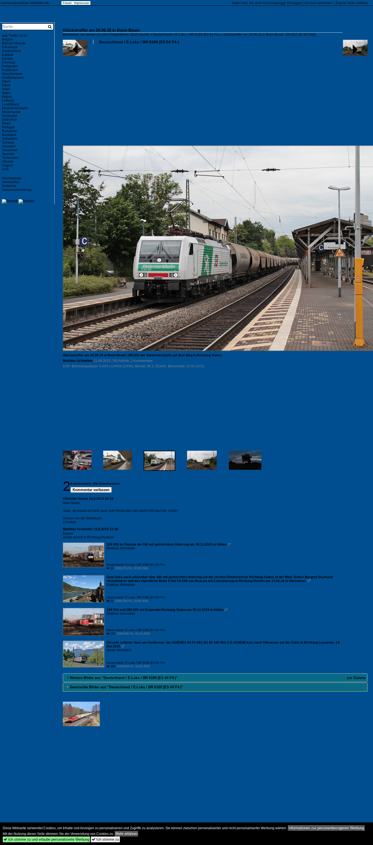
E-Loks (180, 35)
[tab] (215, 677)
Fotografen (10, 66)
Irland (6, 85)
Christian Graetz (75, 499)
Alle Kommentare (106, 484)
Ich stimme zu (105, 839)
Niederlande (11, 112)
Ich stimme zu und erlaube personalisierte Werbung (46, 839)
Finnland (8, 62)
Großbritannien (13, 78)
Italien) (7, 97)
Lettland (8, 100)
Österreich (9, 120)
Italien (6, 93)
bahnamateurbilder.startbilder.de (25, 3)
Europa (7, 58)
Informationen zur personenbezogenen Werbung (326, 828)
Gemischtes (10, 182)
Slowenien (10, 150)
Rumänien (9, 131)
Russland (9, 135)
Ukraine (8, 161)
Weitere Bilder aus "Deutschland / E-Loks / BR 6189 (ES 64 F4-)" (123, 678)
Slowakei (9, 146)
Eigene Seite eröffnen (352, 3)
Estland (7, 55)
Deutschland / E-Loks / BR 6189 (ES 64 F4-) (139, 42)
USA (5, 169)
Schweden (10, 139)
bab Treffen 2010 (14, 36)
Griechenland (12, 74)
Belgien (7, 39)
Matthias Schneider (78, 361)
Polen (6, 123)
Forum (67, 3)
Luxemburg (10, 104)
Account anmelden (319, 3)
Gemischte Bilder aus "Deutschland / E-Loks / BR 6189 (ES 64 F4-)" (126, 687)
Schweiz (8, 142)
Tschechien (10, 158)
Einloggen (295, 3)
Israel (6, 89)
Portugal (8, 127)
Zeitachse (9, 186)
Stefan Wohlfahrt (118, 650)
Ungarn (7, 165)
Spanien (8, 154)
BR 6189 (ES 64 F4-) (204, 35)
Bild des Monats (14, 43)
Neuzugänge (11, 178)
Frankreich (10, 70)
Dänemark (9, 47)
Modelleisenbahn (15, 108)
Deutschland (162, 35)
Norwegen (9, 116)
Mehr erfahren (126, 834)
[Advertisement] (215, 97)
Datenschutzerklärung (16, 189)
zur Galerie (356, 678)
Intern (6, 81)
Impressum (81, 3)
